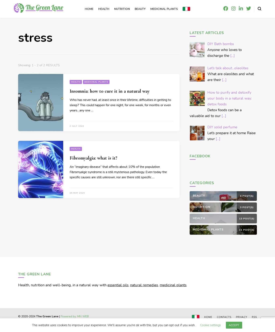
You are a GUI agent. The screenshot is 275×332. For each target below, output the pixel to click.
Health (103, 9)
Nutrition (122, 9)
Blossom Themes (66, 320)
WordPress (101, 320)
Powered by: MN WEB (75, 316)
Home (89, 9)
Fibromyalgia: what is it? (93, 158)
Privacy (241, 317)
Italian (186, 9)
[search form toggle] (259, 8)
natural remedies (144, 285)
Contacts (224, 317)
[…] (232, 55)
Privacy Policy (118, 320)
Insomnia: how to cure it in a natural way (110, 91)
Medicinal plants (164, 9)
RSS (254, 317)
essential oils (118, 285)
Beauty (140, 9)
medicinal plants (173, 285)
